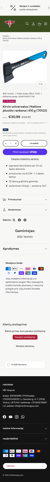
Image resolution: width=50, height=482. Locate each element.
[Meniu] (45, 24)
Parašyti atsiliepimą (25, 337)
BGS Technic (8, 93)
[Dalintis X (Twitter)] (14, 220)
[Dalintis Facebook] (19, 220)
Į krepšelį (34, 143)
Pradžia (6, 36)
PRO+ (6, 130)
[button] (39, 24)
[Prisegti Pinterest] (25, 220)
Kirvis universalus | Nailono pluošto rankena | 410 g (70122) (22, 39)
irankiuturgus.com (16, 475)
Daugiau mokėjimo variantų (25, 158)
